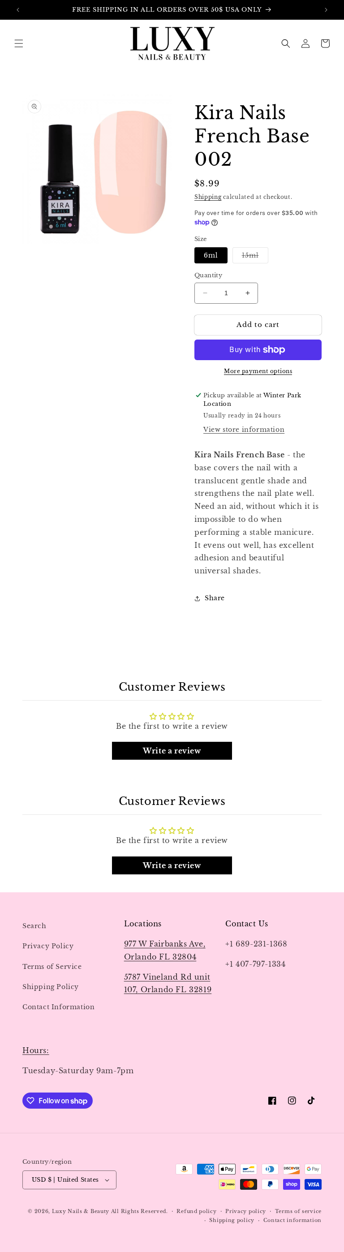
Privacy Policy (47, 946)
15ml (255, 257)
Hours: (35, 1050)
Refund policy (196, 1211)
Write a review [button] (172, 750)
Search (34, 926)
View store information (243, 430)
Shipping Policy (50, 987)
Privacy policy (245, 1211)
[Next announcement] (326, 10)
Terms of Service (52, 967)
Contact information (292, 1220)
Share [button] (215, 598)
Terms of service (298, 1211)
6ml (211, 255)
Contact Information (58, 1007)
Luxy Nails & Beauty (81, 1211)
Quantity (208, 275)
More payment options (258, 371)
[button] (19, 43)
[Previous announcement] (18, 10)
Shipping (208, 197)
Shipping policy (231, 1220)
